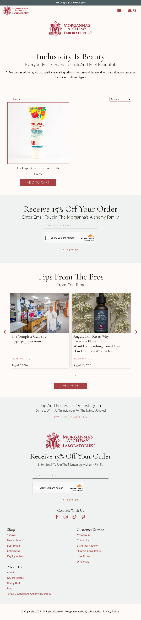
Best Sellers (13, 545)
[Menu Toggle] (119, 10)
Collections (13, 551)
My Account (83, 535)
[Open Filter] (19, 99)
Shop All (11, 535)
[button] (134, 10)
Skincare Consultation (89, 551)
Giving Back (14, 583)
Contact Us (83, 540)
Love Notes (83, 556)
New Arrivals (14, 540)
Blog (9, 588)
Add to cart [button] (38, 182)
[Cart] (130, 10)
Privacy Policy (111, 611)
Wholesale (83, 561)
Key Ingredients (16, 556)
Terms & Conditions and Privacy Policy (29, 594)
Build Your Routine (87, 545)
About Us (12, 572)
